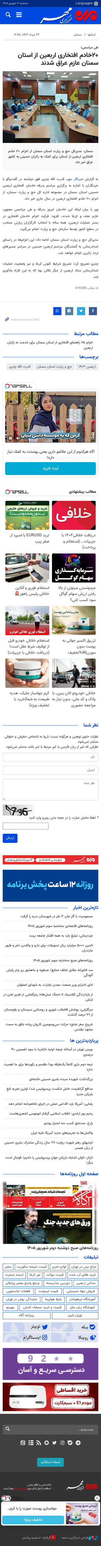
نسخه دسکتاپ (50, 1462)
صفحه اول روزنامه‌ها (79, 1174)
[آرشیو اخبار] (30, 1443)
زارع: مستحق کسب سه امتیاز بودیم (68, 1123)
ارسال (10, 838)
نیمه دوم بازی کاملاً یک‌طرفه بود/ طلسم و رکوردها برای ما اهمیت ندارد (48, 1067)
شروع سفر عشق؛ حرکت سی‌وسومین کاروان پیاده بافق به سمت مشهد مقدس (49, 1027)
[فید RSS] (38, 1443)
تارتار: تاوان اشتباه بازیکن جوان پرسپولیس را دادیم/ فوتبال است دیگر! (49, 1160)
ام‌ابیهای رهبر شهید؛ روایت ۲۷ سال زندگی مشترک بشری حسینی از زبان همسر (48, 1145)
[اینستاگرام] (62, 1443)
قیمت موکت (55, 1275)
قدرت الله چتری (19, 366)
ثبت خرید (50, 468)
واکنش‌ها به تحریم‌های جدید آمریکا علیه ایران (62, 1133)
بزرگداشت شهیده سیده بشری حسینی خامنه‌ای (61, 1079)
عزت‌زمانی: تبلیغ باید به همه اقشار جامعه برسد (61, 936)
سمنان (78, 35)
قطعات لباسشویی (18, 1291)
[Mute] (18, 438)
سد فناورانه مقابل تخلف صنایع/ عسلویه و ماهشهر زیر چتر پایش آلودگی (49, 973)
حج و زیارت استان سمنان (54, 366)
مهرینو (10, 1307)
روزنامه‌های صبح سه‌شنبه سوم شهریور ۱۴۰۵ (63, 960)
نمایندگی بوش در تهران (21, 1299)
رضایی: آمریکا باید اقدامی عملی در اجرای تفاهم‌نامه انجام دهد (50, 1104)
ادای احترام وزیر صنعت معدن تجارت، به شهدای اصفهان (55, 985)
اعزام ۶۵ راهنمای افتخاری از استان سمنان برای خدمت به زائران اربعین (50, 345)
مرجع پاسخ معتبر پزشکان (22, 1283)
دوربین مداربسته (58, 1283)
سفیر (8, 1267)
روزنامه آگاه (26, 1315)
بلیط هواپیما (53, 1299)
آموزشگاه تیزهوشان (82, 1299)
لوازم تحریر (59, 1267)
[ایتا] (23, 1443)
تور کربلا (34, 1275)
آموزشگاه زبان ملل (82, 1307)
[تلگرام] (78, 1443)
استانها (92, 35)
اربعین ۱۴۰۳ (87, 366)
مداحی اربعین (86, 1283)
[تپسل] (7, 386)
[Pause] (10, 438)
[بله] (70, 1443)
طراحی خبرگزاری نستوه (75, 1538)
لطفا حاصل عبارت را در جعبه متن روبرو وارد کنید (63, 818)
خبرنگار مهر (75, 179)
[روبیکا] (46, 1443)
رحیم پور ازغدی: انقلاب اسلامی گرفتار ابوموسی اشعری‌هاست (51, 1113)
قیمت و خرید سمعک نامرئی (42, 1307)
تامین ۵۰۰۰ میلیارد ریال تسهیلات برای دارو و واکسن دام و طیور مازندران (49, 948)
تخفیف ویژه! (33, 1520)
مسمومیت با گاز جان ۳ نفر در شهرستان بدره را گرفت (56, 916)
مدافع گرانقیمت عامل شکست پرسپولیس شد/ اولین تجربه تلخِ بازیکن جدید (49, 1091)
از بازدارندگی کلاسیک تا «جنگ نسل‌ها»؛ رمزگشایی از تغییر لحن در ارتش (48, 997)
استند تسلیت (14, 1275)
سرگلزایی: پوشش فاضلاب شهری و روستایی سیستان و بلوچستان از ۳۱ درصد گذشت (48, 1012)
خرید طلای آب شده (82, 1275)
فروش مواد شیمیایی (81, 1291)
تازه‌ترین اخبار (85, 907)
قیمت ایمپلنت (48, 1291)
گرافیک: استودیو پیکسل (36, 1538)
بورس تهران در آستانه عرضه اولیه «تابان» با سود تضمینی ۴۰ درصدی (52, 1052)
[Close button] (97, 1498)
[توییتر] (54, 1443)
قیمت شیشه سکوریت (32, 1267)
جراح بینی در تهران (83, 1267)
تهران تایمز (75, 1315)
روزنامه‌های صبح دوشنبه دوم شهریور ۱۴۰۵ (62, 1248)
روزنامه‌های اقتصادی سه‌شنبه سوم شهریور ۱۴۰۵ (60, 926)
